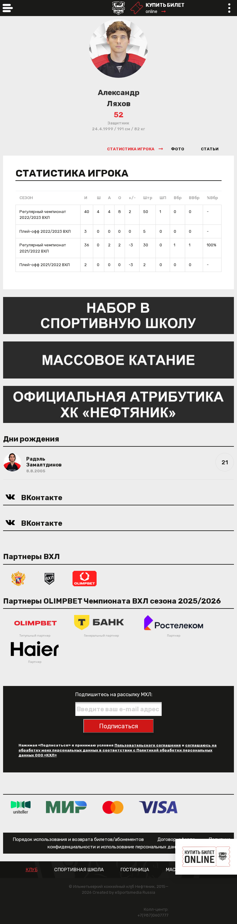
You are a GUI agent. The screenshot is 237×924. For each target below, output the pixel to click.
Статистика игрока (130, 149)
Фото (177, 149)
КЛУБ (32, 869)
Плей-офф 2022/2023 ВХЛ (45, 231)
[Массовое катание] (118, 359)
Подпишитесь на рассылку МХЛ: (113, 694)
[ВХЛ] (49, 578)
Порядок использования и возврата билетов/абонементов (78, 839)
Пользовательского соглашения (147, 745)
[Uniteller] (21, 807)
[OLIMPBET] (85, 578)
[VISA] (158, 807)
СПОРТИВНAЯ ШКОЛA (79, 869)
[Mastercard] (112, 807)
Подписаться (118, 726)
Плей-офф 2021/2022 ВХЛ (44, 264)
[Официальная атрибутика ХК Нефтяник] (118, 404)
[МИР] (66, 807)
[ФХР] (18, 578)
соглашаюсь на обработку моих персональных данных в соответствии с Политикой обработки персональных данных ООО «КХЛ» (118, 750)
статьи (209, 149)
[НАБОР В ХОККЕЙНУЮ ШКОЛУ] (118, 315)
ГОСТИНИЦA (134, 869)
